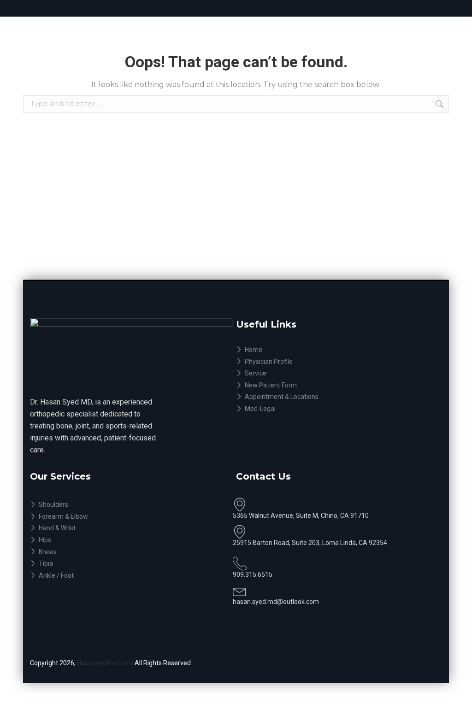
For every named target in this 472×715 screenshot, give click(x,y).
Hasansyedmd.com (106, 663)
